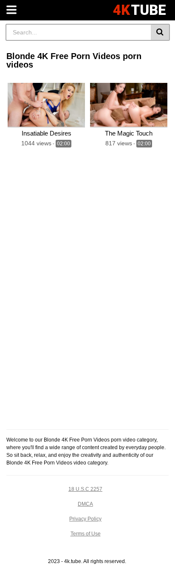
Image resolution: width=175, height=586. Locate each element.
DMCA (85, 504)
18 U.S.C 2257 (85, 489)
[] (160, 32)
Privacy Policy (85, 519)
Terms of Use (86, 534)
